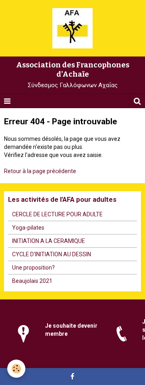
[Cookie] (16, 369)
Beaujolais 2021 (32, 281)
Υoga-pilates (28, 227)
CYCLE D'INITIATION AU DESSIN (51, 254)
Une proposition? (33, 267)
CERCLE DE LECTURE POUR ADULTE (57, 214)
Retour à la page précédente (40, 171)
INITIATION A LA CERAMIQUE (48, 241)
